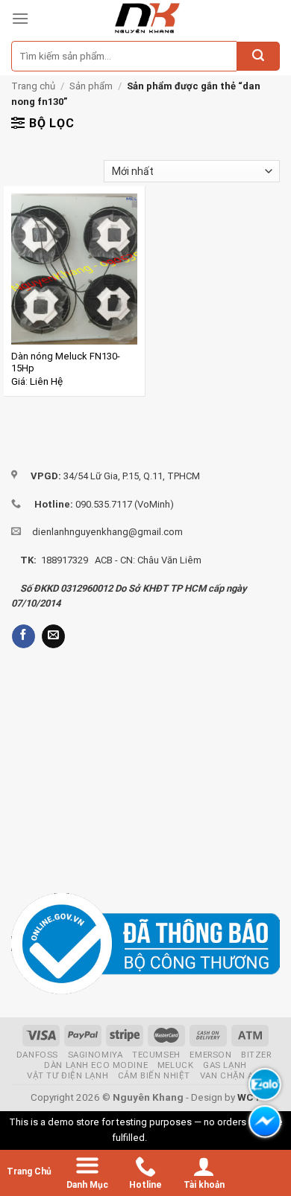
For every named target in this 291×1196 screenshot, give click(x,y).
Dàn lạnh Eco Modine (96, 1065)
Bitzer (256, 1054)
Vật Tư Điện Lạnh (67, 1075)
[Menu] (20, 18)
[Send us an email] (53, 636)
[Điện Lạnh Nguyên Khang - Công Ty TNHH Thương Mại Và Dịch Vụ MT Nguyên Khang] (146, 18)
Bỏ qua (164, 1137)
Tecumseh (156, 1054)
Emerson (210, 1054)
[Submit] (258, 56)
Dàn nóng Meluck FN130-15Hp (65, 362)
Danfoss (37, 1054)
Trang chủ (33, 86)
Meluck (175, 1065)
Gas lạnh (225, 1065)
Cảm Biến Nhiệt (154, 1075)
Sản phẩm (91, 86)
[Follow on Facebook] (23, 636)
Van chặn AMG (234, 1075)
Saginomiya (95, 1054)
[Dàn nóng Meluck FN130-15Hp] (74, 269)
